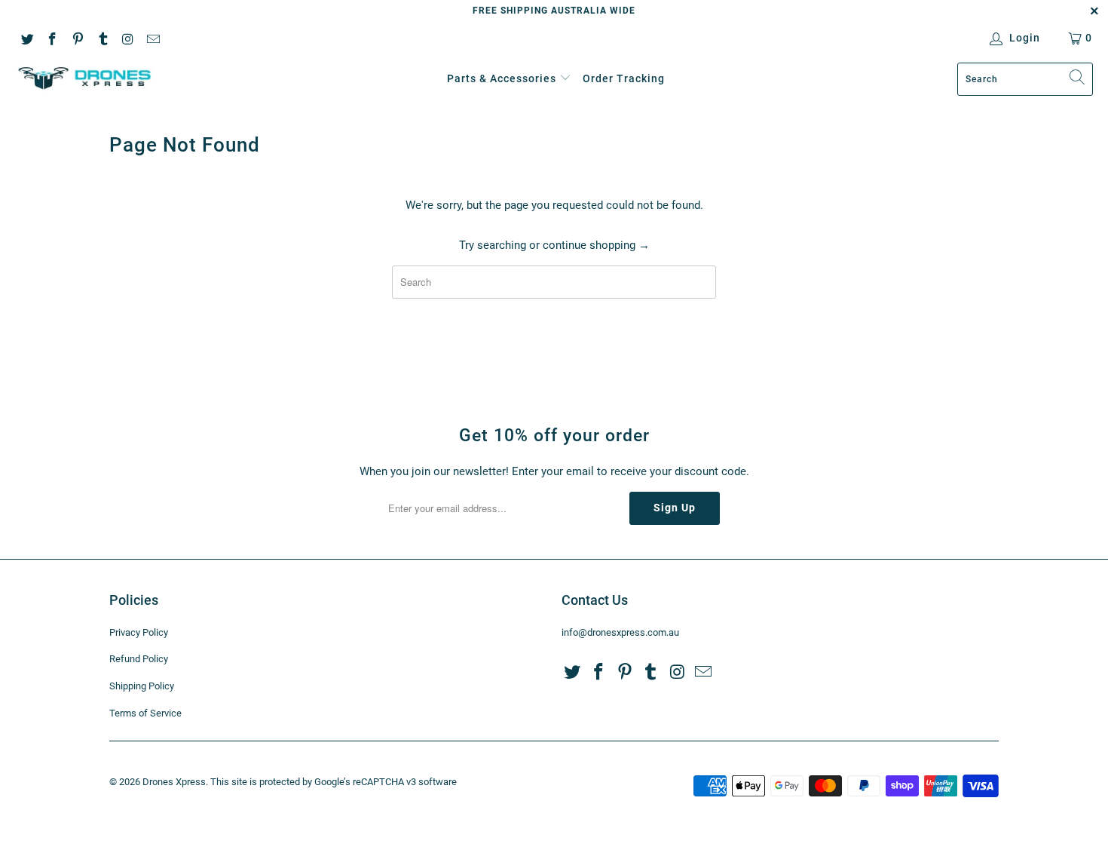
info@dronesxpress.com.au (620, 632)
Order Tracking (624, 78)
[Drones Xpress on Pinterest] (76, 38)
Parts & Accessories (501, 78)
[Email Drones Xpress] (153, 38)
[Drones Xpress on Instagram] (127, 38)
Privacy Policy (138, 632)
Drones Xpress (174, 781)
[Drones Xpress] (85, 78)
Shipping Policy (141, 686)
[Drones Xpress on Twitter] (26, 38)
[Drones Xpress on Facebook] (52, 38)
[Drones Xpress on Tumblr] (102, 38)
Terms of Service (145, 713)
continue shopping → (596, 245)
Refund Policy (138, 658)
